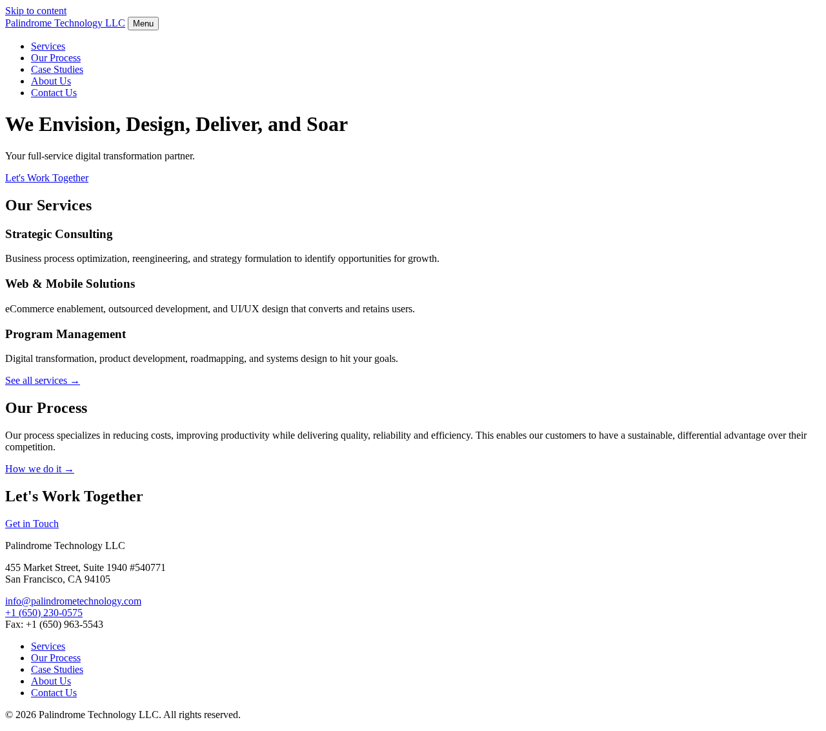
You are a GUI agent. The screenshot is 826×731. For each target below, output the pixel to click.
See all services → (42, 380)
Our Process (56, 57)
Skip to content (35, 10)
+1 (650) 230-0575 (44, 612)
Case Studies (57, 69)
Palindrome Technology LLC (65, 22)
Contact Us (54, 92)
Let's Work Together (46, 177)
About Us (51, 80)
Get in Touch (32, 523)
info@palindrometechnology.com (73, 601)
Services (48, 46)
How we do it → (39, 468)
